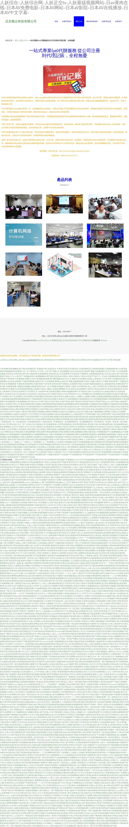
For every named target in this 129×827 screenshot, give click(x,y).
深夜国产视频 (89, 371)
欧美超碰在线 (61, 709)
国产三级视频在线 (26, 376)
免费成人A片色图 (43, 823)
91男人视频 (33, 629)
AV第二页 (44, 487)
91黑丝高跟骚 (21, 528)
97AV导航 (77, 596)
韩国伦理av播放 (9, 773)
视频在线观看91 (19, 656)
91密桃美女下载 (101, 818)
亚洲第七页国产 (96, 803)
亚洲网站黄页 (51, 752)
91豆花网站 (34, 566)
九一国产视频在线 (55, 790)
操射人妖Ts (16, 533)
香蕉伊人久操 (117, 613)
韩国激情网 (96, 578)
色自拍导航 (45, 727)
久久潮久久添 (121, 798)
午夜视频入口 (94, 778)
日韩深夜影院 (109, 566)
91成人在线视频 (64, 581)
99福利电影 (26, 821)
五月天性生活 (21, 722)
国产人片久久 (120, 558)
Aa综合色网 (54, 689)
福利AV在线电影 (19, 475)
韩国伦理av (46, 540)
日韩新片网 (32, 773)
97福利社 (64, 518)
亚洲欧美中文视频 (7, 389)
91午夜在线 (122, 369)
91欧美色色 (9, 492)
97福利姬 (122, 823)
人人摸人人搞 (30, 525)
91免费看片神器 (56, 586)
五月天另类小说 (34, 528)
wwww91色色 (46, 641)
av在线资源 (56, 530)
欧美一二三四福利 (41, 608)
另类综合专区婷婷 (118, 543)
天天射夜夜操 (84, 619)
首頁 (56, 21)
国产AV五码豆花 (87, 573)
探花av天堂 (95, 608)
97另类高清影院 (98, 750)
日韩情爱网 (81, 528)
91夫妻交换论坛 (85, 606)
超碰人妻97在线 (22, 467)
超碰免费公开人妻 (23, 775)
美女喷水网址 (99, 588)
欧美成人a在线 (113, 548)
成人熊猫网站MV (117, 636)
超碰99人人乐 (53, 497)
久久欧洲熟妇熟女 (66, 692)
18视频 (112, 586)
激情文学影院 (76, 730)
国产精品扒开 (15, 596)
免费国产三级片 (60, 475)
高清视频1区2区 (73, 472)
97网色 (82, 800)
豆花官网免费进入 (118, 768)
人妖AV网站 (108, 497)
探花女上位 (25, 507)
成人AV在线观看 (62, 374)
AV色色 (69, 553)
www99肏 (60, 631)
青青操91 (98, 379)
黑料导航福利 (65, 606)
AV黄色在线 (118, 507)
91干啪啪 (104, 381)
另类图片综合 (79, 568)
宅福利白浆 (73, 563)
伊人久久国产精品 (12, 735)
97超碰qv (6, 725)
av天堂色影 (87, 783)
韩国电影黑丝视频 (71, 525)
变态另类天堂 (103, 553)
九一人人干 (16, 518)
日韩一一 (16, 593)
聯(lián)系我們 (92, 21)
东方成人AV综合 (90, 813)
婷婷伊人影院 (91, 490)
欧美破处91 (117, 492)
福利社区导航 (72, 475)
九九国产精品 (52, 502)
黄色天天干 (110, 795)
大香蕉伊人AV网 (86, 621)
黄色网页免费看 (94, 583)
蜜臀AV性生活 (31, 778)
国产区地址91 (43, 492)
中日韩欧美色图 (24, 515)
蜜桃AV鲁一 (103, 737)
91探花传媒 (103, 586)
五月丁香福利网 (27, 593)
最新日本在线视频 (79, 379)
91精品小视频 (45, 389)
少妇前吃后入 (91, 709)
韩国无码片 (66, 727)
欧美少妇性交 (86, 639)
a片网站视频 (100, 601)
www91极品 (18, 684)
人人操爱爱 (92, 518)
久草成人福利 (68, 790)
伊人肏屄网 (60, 553)
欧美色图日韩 (75, 732)
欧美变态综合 (10, 641)
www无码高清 (113, 540)
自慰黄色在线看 (27, 626)
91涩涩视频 (60, 520)
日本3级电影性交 (17, 732)
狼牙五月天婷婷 (73, 621)
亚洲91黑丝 (61, 533)
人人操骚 (71, 762)
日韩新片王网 (21, 641)
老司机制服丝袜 (121, 566)
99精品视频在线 (37, 578)
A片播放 (56, 477)
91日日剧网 (69, 656)
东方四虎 (75, 485)
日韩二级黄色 (15, 583)
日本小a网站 (15, 470)
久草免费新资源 (6, 369)
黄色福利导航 (70, 631)
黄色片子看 (64, 768)
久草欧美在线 (104, 682)
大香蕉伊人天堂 (104, 467)
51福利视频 (79, 714)
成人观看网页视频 (10, 803)
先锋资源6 (106, 816)
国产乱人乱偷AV (42, 586)
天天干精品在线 (91, 694)
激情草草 (87, 742)
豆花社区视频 (42, 649)
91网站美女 (61, 535)
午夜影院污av (66, 485)
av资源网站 (113, 823)
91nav (36, 702)
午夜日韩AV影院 (9, 702)
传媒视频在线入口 (97, 598)
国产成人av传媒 (110, 485)
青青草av (118, 667)
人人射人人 (24, 639)
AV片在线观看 (79, 490)
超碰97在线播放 (66, 459)
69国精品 (24, 629)
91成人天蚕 (75, 747)
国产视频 (68, 381)
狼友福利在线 (41, 651)
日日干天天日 (57, 540)
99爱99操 (35, 487)
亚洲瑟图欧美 (62, 803)
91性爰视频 (99, 550)
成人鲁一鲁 (64, 497)
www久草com (29, 717)
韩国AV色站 (13, 631)
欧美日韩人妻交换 (42, 626)
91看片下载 (37, 571)
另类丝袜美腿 (80, 507)
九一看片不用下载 (94, 826)
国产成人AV (66, 644)
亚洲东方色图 (10, 722)
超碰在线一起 (61, 601)
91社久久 (121, 697)
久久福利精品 (47, 475)
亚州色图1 (73, 464)
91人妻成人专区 (46, 515)
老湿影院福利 (89, 669)
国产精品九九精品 (48, 462)
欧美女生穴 (33, 694)
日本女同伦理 (28, 568)
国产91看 (114, 682)
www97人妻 (17, 573)
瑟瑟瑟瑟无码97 (34, 641)
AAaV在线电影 (101, 540)
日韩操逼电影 (40, 732)
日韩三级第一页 (22, 694)
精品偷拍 (49, 793)
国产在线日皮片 (50, 369)
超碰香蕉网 (23, 664)
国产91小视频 (42, 485)
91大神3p (44, 566)
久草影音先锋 (35, 760)
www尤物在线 (29, 573)
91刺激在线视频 (30, 790)
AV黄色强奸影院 (69, 750)
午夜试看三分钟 (67, 722)
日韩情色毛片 (74, 603)
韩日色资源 (26, 762)
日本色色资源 (80, 755)
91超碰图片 (110, 805)
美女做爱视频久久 (101, 672)
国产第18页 (7, 624)
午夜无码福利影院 (34, 697)
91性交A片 (45, 805)
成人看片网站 (98, 679)
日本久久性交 (118, 644)
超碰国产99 (116, 505)
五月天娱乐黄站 (36, 631)
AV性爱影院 (105, 768)
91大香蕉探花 (79, 790)
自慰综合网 (60, 737)
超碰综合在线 (27, 462)
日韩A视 (72, 616)
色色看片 (52, 803)
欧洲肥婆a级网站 (100, 793)
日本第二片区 (43, 371)
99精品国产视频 (118, 720)
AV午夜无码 (79, 480)
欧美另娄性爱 (53, 606)
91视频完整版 (77, 581)
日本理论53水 (98, 714)
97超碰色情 (77, 788)
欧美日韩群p (107, 578)
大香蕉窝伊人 (81, 762)
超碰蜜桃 (36, 462)
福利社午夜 (64, 545)
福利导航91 (65, 477)
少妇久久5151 (87, 672)
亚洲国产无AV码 (63, 591)
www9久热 (115, 684)
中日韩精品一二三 (23, 538)
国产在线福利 (38, 369)
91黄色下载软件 (82, 505)
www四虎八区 (5, 629)
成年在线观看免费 (9, 386)
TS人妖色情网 (20, 485)
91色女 (68, 684)
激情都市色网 (54, 624)
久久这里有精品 (86, 533)
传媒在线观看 (25, 669)
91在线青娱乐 (50, 813)
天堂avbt (43, 740)
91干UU (43, 535)
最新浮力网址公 (26, 608)
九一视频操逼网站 (30, 709)
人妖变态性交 (38, 737)
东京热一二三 (63, 573)
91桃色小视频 (89, 381)
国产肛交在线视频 (64, 717)
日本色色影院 (88, 545)
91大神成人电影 (67, 795)
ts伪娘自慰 (35, 745)
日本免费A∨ (118, 611)
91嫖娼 (19, 550)
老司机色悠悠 (36, 798)
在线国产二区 (89, 770)
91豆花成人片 (38, 785)
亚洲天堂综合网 (103, 631)
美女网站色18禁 (115, 568)
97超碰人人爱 (28, 523)
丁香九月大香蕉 (64, 636)
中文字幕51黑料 (31, 459)
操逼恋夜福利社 (6, 568)
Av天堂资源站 (107, 629)
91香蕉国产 (16, 699)
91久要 (27, 798)
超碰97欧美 (122, 477)
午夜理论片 (33, 371)
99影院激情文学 (111, 661)
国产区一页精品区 (25, 816)
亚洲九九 (113, 462)
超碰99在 (48, 810)
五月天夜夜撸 (92, 737)
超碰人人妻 (45, 528)
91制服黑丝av (88, 687)
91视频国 (67, 586)
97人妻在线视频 (99, 651)
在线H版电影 (94, 768)
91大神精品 (74, 646)
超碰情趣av (30, 644)
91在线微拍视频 (99, 639)
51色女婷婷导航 (49, 798)
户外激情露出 (91, 631)
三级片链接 (42, 790)
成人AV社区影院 (57, 714)
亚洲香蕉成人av (55, 788)
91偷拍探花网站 (67, 480)
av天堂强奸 (87, 773)
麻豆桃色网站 (28, 384)
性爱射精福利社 (85, 535)
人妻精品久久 (26, 598)
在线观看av (97, 644)
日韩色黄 (93, 563)
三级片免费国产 (9, 543)
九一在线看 (64, 702)
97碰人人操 (88, 707)
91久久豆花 (42, 821)
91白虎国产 (36, 540)
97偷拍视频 (98, 621)
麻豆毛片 (89, 793)
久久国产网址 (67, 780)
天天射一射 (108, 646)
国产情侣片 (6, 376)
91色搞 (100, 497)
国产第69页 (34, 677)
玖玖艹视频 (67, 677)
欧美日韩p (24, 654)
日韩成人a (90, 379)
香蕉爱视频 (42, 512)
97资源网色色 (71, 810)
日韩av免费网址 (79, 553)
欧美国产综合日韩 (91, 780)
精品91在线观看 (49, 619)
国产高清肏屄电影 (19, 480)
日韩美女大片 (11, 535)
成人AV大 (81, 631)
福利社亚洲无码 (98, 752)
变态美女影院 (26, 737)
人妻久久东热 (50, 672)
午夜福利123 (98, 773)
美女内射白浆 (101, 459)
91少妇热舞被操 (60, 757)
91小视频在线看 (99, 697)
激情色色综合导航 (118, 533)
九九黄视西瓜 (29, 692)
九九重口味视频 (16, 588)
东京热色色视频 (95, 560)
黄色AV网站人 (63, 376)
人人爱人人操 (52, 778)
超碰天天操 (16, 661)
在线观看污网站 (44, 472)
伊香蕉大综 (67, 654)
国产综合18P (55, 626)
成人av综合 (89, 540)
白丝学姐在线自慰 (117, 634)
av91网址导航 (51, 636)
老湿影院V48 (53, 596)
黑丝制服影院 (54, 725)
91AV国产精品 (117, 467)
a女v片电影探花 (30, 684)
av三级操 (15, 740)
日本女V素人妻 (16, 634)
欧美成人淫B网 (29, 808)
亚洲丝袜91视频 (121, 515)
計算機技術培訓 (56, 340)
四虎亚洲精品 (24, 631)
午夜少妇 (62, 500)
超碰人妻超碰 (36, 613)
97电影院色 (17, 709)
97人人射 (95, 487)
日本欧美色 (25, 578)
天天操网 (88, 795)
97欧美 (20, 692)
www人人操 (9, 795)
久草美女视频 (25, 770)
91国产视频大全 (56, 750)
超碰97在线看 (114, 694)
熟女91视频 (57, 576)
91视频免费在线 (111, 369)
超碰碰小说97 (58, 507)
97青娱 (71, 629)
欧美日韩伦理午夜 (21, 374)
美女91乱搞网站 (109, 788)
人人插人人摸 (76, 467)
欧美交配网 (106, 533)
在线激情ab (57, 598)
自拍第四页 (112, 818)
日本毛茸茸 (84, 646)
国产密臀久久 (75, 639)
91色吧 (36, 591)
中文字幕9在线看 (50, 783)
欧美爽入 (8, 573)
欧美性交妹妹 (76, 558)
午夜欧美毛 (120, 601)
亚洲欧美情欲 (54, 563)
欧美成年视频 (88, 384)
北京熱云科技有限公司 (21, 21)
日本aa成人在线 (101, 770)
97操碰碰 (13, 714)
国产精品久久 (70, 808)
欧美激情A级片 (49, 631)
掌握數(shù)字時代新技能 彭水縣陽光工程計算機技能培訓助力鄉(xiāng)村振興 (105, 207)
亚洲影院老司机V (46, 560)
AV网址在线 (110, 601)
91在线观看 (49, 381)
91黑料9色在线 (50, 470)
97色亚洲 (91, 762)
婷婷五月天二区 (26, 800)
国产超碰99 (72, 482)
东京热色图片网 (25, 502)
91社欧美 (75, 510)
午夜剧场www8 (106, 624)
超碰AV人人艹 (27, 520)
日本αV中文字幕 (115, 770)
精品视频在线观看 (43, 644)
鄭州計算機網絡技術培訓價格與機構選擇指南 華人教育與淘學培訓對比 (23, 236)
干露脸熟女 (84, 374)
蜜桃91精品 (55, 644)
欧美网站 (41, 550)
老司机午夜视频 (100, 581)
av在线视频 (56, 773)
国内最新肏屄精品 (30, 472)
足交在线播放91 (81, 389)
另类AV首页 (116, 571)
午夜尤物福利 (36, 826)
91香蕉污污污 (31, 755)
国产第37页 (61, 699)
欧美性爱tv (17, 651)
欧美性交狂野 (39, 500)
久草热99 (99, 485)
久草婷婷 (107, 510)
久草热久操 (71, 505)
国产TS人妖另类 (108, 475)
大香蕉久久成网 (12, 566)
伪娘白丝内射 (81, 737)
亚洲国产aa (117, 785)
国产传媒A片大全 (38, 636)
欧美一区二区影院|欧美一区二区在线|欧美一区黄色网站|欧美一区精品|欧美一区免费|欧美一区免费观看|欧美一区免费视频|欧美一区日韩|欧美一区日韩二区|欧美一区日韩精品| (64, 421)
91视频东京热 (98, 783)
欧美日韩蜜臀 (87, 661)
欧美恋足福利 (49, 520)
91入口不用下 (82, 593)
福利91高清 (53, 566)
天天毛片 (48, 598)
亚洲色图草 (20, 505)
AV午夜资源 (11, 689)
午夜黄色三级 (32, 477)
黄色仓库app (64, 732)
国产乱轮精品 (121, 821)
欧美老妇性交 (63, 679)
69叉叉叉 (68, 379)
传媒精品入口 (83, 475)
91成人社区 (94, 740)
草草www (10, 818)
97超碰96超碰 (55, 805)
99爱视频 (6, 697)
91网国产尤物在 (70, 386)
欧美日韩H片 (56, 742)
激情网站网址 (99, 525)
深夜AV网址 (34, 535)
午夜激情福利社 (88, 805)
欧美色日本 (45, 742)
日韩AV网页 (19, 459)
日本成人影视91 (117, 470)
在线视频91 (121, 487)
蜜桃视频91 (30, 505)
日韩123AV (51, 717)
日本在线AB (93, 520)
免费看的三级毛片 (46, 707)
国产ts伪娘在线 (79, 654)
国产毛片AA (38, 667)
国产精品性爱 (65, 487)
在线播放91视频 (18, 646)
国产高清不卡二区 (97, 376)
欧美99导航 (61, 462)
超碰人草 (120, 727)
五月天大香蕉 (5, 667)
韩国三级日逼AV (12, 813)
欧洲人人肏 (66, 682)
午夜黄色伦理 (30, 649)
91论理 (23, 813)
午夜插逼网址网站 (7, 757)
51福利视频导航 (100, 730)
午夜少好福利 (28, 768)
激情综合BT (91, 462)
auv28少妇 (16, 737)
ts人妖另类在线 (46, 621)
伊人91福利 (70, 737)
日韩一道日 (13, 664)
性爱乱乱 (64, 563)
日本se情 (9, 482)
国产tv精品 (44, 803)
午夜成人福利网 (16, 523)
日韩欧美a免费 (67, 773)
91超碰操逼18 (19, 778)
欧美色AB (6, 581)
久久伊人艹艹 (82, 538)
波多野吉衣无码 (36, 730)
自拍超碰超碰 (89, 459)
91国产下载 (33, 490)
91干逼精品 (51, 800)
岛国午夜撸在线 (53, 588)
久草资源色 (75, 636)
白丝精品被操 (62, 616)
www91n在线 (36, 507)
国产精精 (41, 467)
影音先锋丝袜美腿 (77, 649)
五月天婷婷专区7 (112, 525)
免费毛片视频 (38, 813)
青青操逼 (97, 533)
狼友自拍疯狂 (73, 821)
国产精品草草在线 (13, 560)
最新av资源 (84, 492)
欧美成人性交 (43, 548)
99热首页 (13, 760)
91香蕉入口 (59, 571)
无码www (85, 740)
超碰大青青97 (121, 475)
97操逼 (9, 684)
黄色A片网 (18, 717)
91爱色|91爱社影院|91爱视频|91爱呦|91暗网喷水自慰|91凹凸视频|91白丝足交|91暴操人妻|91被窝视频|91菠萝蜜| (65, 411)
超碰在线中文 (58, 687)
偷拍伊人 (106, 560)
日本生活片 (38, 593)
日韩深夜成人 (26, 470)
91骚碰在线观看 (102, 798)
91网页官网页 (5, 518)
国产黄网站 (84, 472)
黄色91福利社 (74, 376)
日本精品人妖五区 (92, 649)
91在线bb (109, 641)
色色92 (89, 735)
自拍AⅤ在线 (101, 755)
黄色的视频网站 (56, 523)
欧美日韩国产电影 (45, 747)
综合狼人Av (30, 586)
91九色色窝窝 (103, 722)
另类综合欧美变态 (17, 525)
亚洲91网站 (62, 651)
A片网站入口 (11, 692)
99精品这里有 (78, 641)
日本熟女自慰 (116, 816)
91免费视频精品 (40, 376)
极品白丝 (76, 576)
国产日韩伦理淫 (111, 386)
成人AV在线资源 (108, 523)
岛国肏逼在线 (118, 502)
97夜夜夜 (97, 816)
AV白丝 (23, 740)
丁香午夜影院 (10, 677)
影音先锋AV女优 (60, 550)
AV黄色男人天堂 (33, 553)
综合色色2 (4, 664)
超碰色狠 (54, 583)
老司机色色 (106, 472)
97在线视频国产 (62, 816)
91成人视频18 (89, 470)
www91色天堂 (48, 775)
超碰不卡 (106, 543)
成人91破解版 (43, 689)
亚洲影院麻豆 (54, 608)
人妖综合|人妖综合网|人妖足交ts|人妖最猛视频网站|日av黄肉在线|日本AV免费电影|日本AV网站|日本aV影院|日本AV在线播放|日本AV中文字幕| (56, 360)
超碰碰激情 (61, 555)
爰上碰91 (112, 374)
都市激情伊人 (23, 535)
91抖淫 (23, 697)
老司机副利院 (49, 682)
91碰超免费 (33, 374)
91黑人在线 (119, 689)
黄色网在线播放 (98, 369)
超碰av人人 (62, 482)
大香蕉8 (49, 550)
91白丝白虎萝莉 (65, 596)
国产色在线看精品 (75, 651)
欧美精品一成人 (106, 649)
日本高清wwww (102, 616)
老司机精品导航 (104, 790)
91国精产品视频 (108, 619)
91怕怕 (67, 783)
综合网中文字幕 (31, 603)
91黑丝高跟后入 (116, 603)
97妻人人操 (87, 644)
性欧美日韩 (15, 725)
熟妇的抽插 (74, 492)
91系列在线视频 (116, 631)
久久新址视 (100, 762)
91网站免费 (120, 576)
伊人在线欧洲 (119, 588)
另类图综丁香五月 (51, 667)
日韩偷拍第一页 (71, 543)
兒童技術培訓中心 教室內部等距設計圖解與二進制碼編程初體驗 (64, 265)
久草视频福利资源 (64, 765)
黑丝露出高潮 (87, 816)
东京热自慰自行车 (65, 674)
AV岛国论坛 (83, 560)
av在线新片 (15, 697)
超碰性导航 (122, 659)
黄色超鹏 (23, 805)
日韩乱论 (93, 505)
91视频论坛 (20, 586)
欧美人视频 (27, 712)
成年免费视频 (122, 386)
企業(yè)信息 (106, 21)
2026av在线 (87, 651)
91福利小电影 (117, 677)
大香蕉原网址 (41, 717)
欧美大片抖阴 (64, 730)
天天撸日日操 (40, 518)
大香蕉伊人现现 (86, 760)
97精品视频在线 (39, 800)
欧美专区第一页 (71, 571)
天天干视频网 (17, 712)
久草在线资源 (95, 596)
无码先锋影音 (36, 576)
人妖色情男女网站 (42, 495)
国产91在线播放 (122, 581)
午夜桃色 (81, 462)
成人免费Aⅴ (102, 709)
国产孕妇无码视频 (26, 369)
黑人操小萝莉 (67, 742)
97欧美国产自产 (12, 490)
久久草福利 (82, 543)
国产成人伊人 (37, 770)
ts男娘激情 (90, 798)
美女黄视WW (72, 535)
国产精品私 (52, 464)
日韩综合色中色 (116, 664)
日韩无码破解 (26, 510)
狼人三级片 (92, 386)
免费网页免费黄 (94, 538)
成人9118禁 (117, 593)
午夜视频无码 (81, 548)
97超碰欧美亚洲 (85, 697)
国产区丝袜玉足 (77, 477)
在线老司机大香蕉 (35, 818)
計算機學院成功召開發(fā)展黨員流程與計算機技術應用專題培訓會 (23, 265)
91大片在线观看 (94, 593)
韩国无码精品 (86, 679)
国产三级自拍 (62, 762)
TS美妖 (72, 497)
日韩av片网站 (105, 571)
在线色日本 (75, 566)
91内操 (41, 672)
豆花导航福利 (50, 704)
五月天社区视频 (73, 500)
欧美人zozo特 (116, 790)
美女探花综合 (96, 619)
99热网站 (11, 530)
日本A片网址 (33, 795)
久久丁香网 (122, 520)
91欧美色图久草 (20, 750)
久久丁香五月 (40, 568)
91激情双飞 (94, 624)
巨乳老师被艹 (44, 656)
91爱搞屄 (101, 477)
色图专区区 (20, 810)
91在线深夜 (88, 523)
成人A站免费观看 (116, 518)
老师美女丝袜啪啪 (98, 775)
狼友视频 (99, 566)
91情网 (55, 747)
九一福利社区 (114, 672)
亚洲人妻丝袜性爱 (82, 629)
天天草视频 (109, 598)
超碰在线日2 (11, 606)
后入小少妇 (120, 750)
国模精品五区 (24, 730)
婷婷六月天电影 (81, 520)
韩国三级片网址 (9, 810)
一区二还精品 (111, 697)
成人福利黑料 (26, 563)
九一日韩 (47, 593)
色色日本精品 (37, 470)
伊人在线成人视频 (31, 707)
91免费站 (16, 629)
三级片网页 (7, 780)
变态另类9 (49, 757)
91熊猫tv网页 (84, 563)
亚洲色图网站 (43, 374)
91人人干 (33, 672)
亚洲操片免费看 (34, 780)
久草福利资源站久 (52, 785)
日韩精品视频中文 (43, 722)
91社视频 (42, 480)
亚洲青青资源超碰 (32, 646)
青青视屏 (82, 735)
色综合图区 (22, 714)
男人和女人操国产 (80, 583)
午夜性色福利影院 (23, 674)
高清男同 (100, 386)
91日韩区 (105, 712)
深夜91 (32, 725)
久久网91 (92, 808)
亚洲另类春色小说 (45, 477)
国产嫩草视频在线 (57, 379)
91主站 (39, 581)
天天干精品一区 (62, 639)
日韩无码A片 (77, 727)
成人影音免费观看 (108, 583)
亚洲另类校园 (38, 816)
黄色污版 (65, 530)
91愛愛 (47, 525)
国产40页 (96, 636)
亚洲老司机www (60, 664)
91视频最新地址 (92, 586)
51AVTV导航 (43, 750)
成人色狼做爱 (102, 568)
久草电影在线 (45, 646)
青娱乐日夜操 (62, 813)
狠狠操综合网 (16, 581)
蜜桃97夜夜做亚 (12, 639)
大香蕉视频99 (100, 548)
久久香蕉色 (78, 742)
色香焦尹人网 (17, 611)
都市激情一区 (27, 533)
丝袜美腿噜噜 (92, 528)
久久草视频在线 (111, 752)
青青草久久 (107, 502)
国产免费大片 (54, 371)
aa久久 (46, 818)
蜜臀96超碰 (46, 530)
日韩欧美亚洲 (107, 591)
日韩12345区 (63, 464)
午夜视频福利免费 (42, 379)
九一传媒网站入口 (58, 823)
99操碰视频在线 (19, 765)
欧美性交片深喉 (120, 629)
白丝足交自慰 (48, 538)
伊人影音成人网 (98, 535)
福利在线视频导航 (7, 371)
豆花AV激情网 (37, 669)
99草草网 (92, 722)
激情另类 (93, 492)
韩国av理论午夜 (26, 667)
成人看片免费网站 (56, 694)
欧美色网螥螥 (13, 636)
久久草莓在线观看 (68, 538)
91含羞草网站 (109, 773)
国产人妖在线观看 (37, 639)
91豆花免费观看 (39, 555)
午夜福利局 (56, 646)
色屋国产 (115, 538)
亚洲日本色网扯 (59, 810)
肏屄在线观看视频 (108, 821)
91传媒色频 (88, 581)
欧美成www (47, 507)
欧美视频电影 (11, 384)
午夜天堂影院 (23, 760)
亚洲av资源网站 (16, 472)
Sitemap (104, 340)
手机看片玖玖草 (94, 482)
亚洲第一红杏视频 (92, 480)
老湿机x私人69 (57, 525)
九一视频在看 (73, 619)
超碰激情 (97, 495)
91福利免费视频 (28, 381)
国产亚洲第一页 (93, 704)
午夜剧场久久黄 (111, 707)
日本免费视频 (53, 768)
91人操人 (6, 732)
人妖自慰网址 (5, 480)
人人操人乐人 (91, 568)
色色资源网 (109, 732)
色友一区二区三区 (40, 510)
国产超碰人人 (32, 480)
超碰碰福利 (88, 588)
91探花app (7, 540)
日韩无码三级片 (19, 687)
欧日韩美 (15, 667)
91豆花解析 (38, 810)
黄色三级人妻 (11, 619)
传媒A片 (108, 573)
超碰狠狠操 (41, 588)
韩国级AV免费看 (89, 720)
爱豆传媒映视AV (35, 619)
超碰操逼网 (18, 482)
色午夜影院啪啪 (6, 656)
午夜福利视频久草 (111, 621)
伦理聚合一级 (112, 730)
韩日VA (93, 603)
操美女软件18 (36, 735)
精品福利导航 (36, 775)
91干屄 (96, 606)
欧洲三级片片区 (10, 613)
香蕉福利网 (47, 735)
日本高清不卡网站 (110, 530)
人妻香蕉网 (51, 535)
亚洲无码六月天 (63, 470)
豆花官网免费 (22, 689)
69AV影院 (83, 518)
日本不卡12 (54, 818)
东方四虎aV (16, 762)
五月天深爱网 (88, 727)
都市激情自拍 (77, 644)
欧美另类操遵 (57, 677)
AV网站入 (29, 500)
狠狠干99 (51, 601)
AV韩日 (32, 464)
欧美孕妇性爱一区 (22, 558)
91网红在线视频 (101, 545)
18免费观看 (89, 641)
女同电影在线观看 (57, 386)
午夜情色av (117, 800)
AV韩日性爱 (49, 661)
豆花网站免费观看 (59, 472)
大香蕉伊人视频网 (45, 603)
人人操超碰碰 (77, 687)
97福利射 (17, 826)
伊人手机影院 (44, 795)
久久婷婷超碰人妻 (43, 543)
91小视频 (77, 805)
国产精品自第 (21, 773)
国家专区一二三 (109, 576)
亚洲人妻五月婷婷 (69, 793)
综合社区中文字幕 (82, 656)
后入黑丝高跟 (15, 591)
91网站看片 (4, 523)
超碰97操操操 (109, 679)
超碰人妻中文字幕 (99, 725)
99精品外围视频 (6, 727)
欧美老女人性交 (14, 616)
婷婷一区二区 (122, 654)
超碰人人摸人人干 (53, 634)
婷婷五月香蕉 (77, 588)
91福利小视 (104, 480)
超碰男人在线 (47, 664)
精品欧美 (52, 374)
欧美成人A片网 (121, 725)
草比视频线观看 (102, 512)
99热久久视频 (66, 725)
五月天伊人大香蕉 (60, 603)
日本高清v (10, 374)
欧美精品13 (105, 636)
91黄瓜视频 (43, 490)
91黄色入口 (42, 606)
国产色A (8, 790)
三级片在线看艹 (92, 464)
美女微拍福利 (86, 674)
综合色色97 (103, 745)
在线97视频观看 (20, 727)
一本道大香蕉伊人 (105, 492)
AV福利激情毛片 (85, 369)
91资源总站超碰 (88, 601)
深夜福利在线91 (17, 798)
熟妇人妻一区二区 (97, 500)
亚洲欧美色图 (115, 555)
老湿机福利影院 (29, 823)
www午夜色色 (5, 555)
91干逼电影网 (38, 598)
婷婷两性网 (52, 591)
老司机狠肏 (47, 576)
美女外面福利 (49, 578)
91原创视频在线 (24, 742)
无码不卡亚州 (49, 558)
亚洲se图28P (86, 636)
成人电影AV (61, 740)
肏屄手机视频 (51, 674)
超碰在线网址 (45, 714)
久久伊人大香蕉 (103, 603)
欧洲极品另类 (87, 730)
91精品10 (113, 813)
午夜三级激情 (10, 674)
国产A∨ (95, 745)
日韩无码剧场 (31, 687)
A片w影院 (112, 654)
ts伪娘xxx (78, 720)
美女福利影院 (80, 634)
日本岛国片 (39, 661)
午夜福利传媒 (81, 699)
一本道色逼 (103, 520)
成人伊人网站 (107, 482)
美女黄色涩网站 (107, 558)
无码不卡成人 (8, 717)
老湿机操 (113, 553)
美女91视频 (85, 576)
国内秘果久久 (51, 679)
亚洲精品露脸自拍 (17, 603)
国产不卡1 (24, 490)
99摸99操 (35, 515)
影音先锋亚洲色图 (7, 823)
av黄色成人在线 (108, 760)
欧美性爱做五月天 (70, 598)
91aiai (110, 528)
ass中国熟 (85, 591)
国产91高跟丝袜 (64, 467)
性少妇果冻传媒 (41, 768)
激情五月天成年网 (103, 470)
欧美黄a (20, 702)
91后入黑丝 (17, 568)
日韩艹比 (18, 823)
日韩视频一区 (41, 464)
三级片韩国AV (103, 555)
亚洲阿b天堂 (8, 778)
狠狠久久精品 (55, 727)
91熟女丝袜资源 (99, 795)
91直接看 (8, 475)
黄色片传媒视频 (78, 785)
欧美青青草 (15, 654)
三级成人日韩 (95, 591)
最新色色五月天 (108, 495)
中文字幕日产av (10, 644)
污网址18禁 (84, 376)
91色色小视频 (52, 732)
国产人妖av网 (17, 540)
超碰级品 (118, 699)
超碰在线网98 (51, 467)
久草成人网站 (86, 747)
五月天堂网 (70, 389)
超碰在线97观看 (121, 755)
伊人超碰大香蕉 (6, 601)
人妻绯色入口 (112, 651)
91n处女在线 (5, 798)
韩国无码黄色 (118, 490)
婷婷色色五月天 (102, 626)
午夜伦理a (22, 803)
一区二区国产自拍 (46, 629)
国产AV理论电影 (43, 545)
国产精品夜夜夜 (93, 613)
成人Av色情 (79, 540)
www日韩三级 (78, 694)
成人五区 (103, 464)
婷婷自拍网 (122, 530)
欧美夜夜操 (50, 808)
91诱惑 (70, 709)
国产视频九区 (32, 656)
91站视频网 (97, 502)
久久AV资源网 (70, 528)
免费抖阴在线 (79, 709)
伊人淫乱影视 (119, 528)
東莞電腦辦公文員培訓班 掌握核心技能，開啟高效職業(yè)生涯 (105, 265)
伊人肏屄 (76, 674)
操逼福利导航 (69, 523)
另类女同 (40, 704)
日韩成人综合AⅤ (104, 505)
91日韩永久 (120, 679)
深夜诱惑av (4, 500)
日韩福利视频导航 (17, 500)
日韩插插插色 (110, 735)
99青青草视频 (92, 682)
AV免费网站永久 (74, 757)
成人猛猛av (90, 510)
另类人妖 (116, 482)
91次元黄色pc (67, 720)
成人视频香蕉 (23, 788)
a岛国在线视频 (27, 596)
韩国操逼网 (7, 593)
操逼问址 (9, 755)
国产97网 (99, 667)
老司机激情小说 (57, 528)
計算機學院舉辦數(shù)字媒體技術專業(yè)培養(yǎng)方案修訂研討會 (64, 207)
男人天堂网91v (33, 803)
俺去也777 (86, 757)
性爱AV (116, 578)
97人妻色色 (103, 694)
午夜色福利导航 (21, 795)
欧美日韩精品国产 (100, 747)
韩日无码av (71, 555)
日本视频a (52, 616)
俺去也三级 (102, 528)
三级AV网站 (17, 555)
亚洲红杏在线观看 (103, 720)
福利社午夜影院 (23, 613)
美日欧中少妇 (99, 707)
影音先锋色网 (111, 477)
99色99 (58, 682)
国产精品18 (75, 661)
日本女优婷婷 (69, 548)
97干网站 (76, 717)
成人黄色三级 (62, 800)
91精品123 (58, 826)
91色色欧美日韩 (34, 530)
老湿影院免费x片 (29, 588)
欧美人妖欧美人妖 (98, 757)
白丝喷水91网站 (78, 586)
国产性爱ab (54, 492)
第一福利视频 (53, 702)
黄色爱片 (97, 712)
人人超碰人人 (74, 752)
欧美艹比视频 (121, 773)
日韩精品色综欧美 (57, 656)
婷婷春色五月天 (94, 699)
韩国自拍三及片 (87, 664)
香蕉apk (67, 687)
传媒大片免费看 (82, 616)
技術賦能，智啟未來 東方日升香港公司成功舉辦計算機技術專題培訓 (64, 236)
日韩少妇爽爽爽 (76, 545)
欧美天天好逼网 (9, 694)
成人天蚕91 (85, 717)
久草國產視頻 (76, 783)
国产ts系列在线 (65, 667)
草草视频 (59, 548)
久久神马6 (43, 720)
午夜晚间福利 (105, 740)
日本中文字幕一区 (111, 371)
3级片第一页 (39, 757)
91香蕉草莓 (78, 780)
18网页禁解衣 (34, 654)
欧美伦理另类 (53, 384)
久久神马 (41, 709)
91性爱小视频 (21, 530)
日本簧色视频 (103, 813)
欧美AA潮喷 (9, 558)
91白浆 (107, 656)
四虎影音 (3, 462)
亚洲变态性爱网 (88, 626)
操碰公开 (11, 467)
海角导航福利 (19, 755)
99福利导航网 (121, 709)
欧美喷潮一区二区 (21, 371)
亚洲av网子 (44, 624)
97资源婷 (64, 512)
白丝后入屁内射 (33, 727)
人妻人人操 (74, 768)
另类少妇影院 (20, 477)
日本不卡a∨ (43, 459)
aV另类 (92, 616)
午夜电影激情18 (51, 482)
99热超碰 (115, 692)
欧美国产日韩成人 (92, 515)
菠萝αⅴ (98, 687)
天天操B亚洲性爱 (104, 692)
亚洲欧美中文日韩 (7, 477)
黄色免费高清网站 (31, 624)
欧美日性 (65, 649)
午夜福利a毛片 (104, 684)
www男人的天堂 (53, 518)
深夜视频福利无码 (23, 659)
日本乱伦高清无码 (76, 371)
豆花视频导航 (103, 518)
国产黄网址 (111, 778)
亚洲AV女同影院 (53, 568)
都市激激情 (12, 742)
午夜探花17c (15, 578)
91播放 (19, 384)
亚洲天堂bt (98, 788)
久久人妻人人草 (107, 608)
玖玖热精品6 (73, 800)
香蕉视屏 (87, 487)
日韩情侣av (31, 485)
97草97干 (68, 694)
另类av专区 (26, 826)
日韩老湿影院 (5, 800)
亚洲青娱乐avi (12, 730)
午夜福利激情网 (75, 512)
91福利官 (88, 714)
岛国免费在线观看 (27, 682)
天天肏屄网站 (36, 538)
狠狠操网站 (40, 808)
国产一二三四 (73, 697)
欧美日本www (113, 674)
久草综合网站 (64, 747)
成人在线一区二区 (17, 649)
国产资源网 (9, 750)
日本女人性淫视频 (39, 502)
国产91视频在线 (57, 543)
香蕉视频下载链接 (111, 702)
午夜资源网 (28, 757)
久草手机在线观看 (102, 664)
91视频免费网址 (14, 462)
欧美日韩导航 (102, 808)
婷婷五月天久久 (118, 472)
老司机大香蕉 (25, 735)
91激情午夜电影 (24, 487)
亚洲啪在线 (57, 735)
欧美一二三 (38, 783)
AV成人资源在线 (9, 550)
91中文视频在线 (49, 533)
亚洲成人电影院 (63, 760)
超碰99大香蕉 (13, 669)
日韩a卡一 (21, 644)
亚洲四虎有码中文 (50, 581)
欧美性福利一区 (67, 624)
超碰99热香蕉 (118, 687)
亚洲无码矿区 (72, 462)
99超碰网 (97, 760)
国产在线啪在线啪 (67, 689)
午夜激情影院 (58, 641)
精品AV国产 (62, 619)
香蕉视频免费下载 (79, 704)
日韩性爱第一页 (33, 740)
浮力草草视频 (80, 613)
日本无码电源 (95, 472)
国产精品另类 (51, 376)
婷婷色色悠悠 (95, 629)
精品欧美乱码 (91, 553)
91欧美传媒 (74, 760)
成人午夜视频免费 (111, 376)
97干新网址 (55, 795)
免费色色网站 (123, 757)
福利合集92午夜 (92, 800)
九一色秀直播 (108, 742)
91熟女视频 (67, 576)
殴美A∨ (41, 773)
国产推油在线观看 (95, 543)
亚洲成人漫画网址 (13, 507)
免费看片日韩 (29, 379)
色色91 (82, 510)
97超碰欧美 (95, 810)
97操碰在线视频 (114, 808)
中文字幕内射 (11, 548)
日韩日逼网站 (31, 747)
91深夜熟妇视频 (76, 770)
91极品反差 (78, 707)
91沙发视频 (32, 492)
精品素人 (115, 550)
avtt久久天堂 (65, 785)
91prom (57, 538)
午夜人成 (77, 659)
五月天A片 (70, 823)
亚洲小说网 (111, 727)
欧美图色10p (77, 669)
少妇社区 (31, 722)
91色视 (103, 778)
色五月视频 (71, 699)
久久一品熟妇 (87, 712)
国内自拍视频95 (67, 568)
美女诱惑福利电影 (15, 495)
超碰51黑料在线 (114, 793)
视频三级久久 (30, 545)
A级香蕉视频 (57, 593)
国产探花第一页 (84, 810)
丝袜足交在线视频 (61, 560)
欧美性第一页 (98, 661)
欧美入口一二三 (43, 684)
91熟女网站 (80, 689)
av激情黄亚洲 (10, 505)
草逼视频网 (64, 818)
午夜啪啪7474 (95, 475)
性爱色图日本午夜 (109, 826)
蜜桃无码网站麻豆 (30, 550)
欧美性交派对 (25, 636)
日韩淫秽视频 (109, 717)
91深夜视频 (76, 667)
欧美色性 (33, 606)
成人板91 (81, 793)
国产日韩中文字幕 (87, 566)
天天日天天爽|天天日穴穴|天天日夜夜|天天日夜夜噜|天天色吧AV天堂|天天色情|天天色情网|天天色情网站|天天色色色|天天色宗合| (63, 427)
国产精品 (74, 735)
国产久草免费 (98, 735)
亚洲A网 (121, 553)
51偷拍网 (111, 581)
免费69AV (86, 558)
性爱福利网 (113, 520)
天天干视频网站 (117, 656)
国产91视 (112, 626)
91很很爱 (54, 692)
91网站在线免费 (121, 598)
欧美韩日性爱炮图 (107, 515)
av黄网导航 (94, 571)
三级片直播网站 (112, 762)
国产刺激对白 (64, 384)
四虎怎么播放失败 (15, 808)
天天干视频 (7, 687)
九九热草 (111, 725)
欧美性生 (11, 707)
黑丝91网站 (38, 520)
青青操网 (108, 588)
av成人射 (97, 523)
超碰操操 (13, 487)
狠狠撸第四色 (36, 386)
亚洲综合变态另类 (59, 745)
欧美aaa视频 (9, 485)
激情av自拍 (66, 661)
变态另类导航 (42, 616)
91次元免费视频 (95, 530)
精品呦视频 (64, 371)
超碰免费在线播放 (101, 659)
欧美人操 (90, 548)
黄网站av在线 (59, 381)
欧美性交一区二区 (67, 608)
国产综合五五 (61, 821)
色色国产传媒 (43, 765)
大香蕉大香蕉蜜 (97, 717)
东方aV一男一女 (96, 656)
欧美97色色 (106, 538)
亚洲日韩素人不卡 (106, 611)
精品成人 (12, 752)
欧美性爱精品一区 (116, 737)
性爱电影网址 (96, 576)
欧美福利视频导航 (42, 523)
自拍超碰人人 (111, 757)
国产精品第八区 (79, 826)
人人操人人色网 (114, 464)
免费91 (29, 813)
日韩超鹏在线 (63, 770)
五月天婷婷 (106, 379)
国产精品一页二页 (38, 679)
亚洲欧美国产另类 (41, 384)
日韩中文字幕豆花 (81, 722)
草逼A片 (122, 702)
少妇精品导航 (83, 571)
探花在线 (66, 735)
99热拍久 (33, 548)
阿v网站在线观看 (74, 672)
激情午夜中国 (77, 684)
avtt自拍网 (65, 626)
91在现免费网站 (72, 775)
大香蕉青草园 (119, 563)
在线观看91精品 (76, 384)
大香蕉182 (70, 520)
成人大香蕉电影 (16, 768)
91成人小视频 (75, 712)
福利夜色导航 (23, 548)
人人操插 (43, 591)
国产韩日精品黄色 (24, 752)
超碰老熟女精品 (21, 818)
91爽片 (97, 821)
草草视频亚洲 (82, 808)
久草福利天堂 (67, 805)
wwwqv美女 (5, 654)
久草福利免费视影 (58, 389)
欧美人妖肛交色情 (51, 669)
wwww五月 (78, 459)
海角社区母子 (87, 659)
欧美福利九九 (114, 780)
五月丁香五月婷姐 (66, 659)
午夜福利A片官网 (53, 480)
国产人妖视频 (62, 752)
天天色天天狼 (33, 714)
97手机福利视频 (13, 770)
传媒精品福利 (78, 515)
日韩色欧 (110, 689)
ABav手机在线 (75, 816)
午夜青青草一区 (97, 732)
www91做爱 (118, 573)
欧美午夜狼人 (119, 608)
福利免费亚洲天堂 (13, 510)
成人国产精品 (84, 803)
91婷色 (112, 798)
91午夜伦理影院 (21, 492)
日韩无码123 (25, 745)
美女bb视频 (105, 596)
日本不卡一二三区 (105, 563)
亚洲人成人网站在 (105, 785)
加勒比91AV (40, 381)
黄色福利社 (119, 803)
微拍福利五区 (33, 720)
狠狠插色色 (73, 518)
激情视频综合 (61, 578)
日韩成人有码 (48, 571)
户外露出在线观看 (34, 475)
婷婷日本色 (9, 464)
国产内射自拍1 (92, 507)
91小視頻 (34, 560)
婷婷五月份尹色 (103, 634)
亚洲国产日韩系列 (26, 783)
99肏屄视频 (113, 745)
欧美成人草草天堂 (86, 525)
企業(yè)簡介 (67, 21)
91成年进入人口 (11, 816)
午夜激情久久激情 (48, 553)
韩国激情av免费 (11, 515)
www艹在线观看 (11, 502)
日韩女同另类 (54, 487)
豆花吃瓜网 (37, 533)
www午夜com (13, 805)
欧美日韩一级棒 (14, 563)
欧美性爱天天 (58, 515)
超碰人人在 (7, 709)
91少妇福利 (110, 750)
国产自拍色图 (78, 677)
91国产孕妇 (82, 482)
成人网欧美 (32, 583)
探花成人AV (7, 621)
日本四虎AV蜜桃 (96, 646)
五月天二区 (64, 492)
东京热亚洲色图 (20, 389)
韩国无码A (55, 545)
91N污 (10, 720)
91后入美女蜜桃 (104, 677)
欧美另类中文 (43, 755)
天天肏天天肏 (60, 505)
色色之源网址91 (65, 669)
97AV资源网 (37, 699)
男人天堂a (118, 732)
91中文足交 (14, 497)
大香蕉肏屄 (52, 651)
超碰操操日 (118, 641)
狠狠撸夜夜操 (13, 682)
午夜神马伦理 (62, 369)
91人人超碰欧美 (88, 512)
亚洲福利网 (69, 507)
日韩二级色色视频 (83, 608)
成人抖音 (105, 374)
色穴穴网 (19, 707)
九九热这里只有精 (115, 747)
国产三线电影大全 (30, 611)
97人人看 (15, 376)
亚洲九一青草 (50, 816)
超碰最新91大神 (20, 720)
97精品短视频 (45, 677)
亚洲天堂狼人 (5, 737)
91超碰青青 (99, 641)
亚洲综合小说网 (23, 677)
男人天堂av (75, 591)
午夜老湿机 (29, 732)
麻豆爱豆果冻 (59, 707)
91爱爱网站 (122, 661)
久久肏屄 (89, 654)
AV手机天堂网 (120, 783)
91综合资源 (85, 732)
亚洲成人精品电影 (28, 616)
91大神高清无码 (51, 500)
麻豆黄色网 (73, 803)
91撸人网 (115, 596)
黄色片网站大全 (91, 785)
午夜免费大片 (56, 654)
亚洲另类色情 (15, 520)
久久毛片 (110, 755)
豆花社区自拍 (72, 578)
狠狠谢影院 (78, 502)
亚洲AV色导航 (100, 727)
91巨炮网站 (32, 689)
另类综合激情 (9, 553)
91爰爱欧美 (90, 755)
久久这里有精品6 (60, 629)
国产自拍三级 (18, 624)
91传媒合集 (32, 750)
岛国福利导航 (75, 679)
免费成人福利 (92, 555)
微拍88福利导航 (19, 621)
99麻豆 (52, 548)
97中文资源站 (68, 611)
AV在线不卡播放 (74, 601)
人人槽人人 (10, 528)
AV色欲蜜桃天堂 (40, 497)
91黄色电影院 (91, 790)
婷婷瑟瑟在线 (26, 571)
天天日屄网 (32, 512)
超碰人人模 (39, 482)
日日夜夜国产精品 (90, 467)
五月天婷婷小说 (73, 533)
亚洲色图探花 (117, 704)
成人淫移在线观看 (105, 490)
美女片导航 (92, 692)
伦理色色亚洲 (59, 613)
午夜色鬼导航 (64, 566)
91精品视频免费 (29, 581)
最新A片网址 (91, 497)
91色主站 (43, 702)
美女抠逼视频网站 (49, 760)
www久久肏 (29, 482)
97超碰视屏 (53, 755)
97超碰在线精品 (69, 593)
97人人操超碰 (43, 611)
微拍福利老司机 (14, 626)
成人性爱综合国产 (112, 500)
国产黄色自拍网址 (17, 545)
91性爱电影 (105, 765)
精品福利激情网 (49, 699)
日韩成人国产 (38, 712)
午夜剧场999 (51, 555)
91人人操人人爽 (44, 583)
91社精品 (27, 540)
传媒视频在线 (112, 459)
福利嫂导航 (120, 495)
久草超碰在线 (5, 661)
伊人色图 (85, 596)
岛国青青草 (88, 495)
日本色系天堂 (50, 639)
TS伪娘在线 (117, 639)
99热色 (51, 510)
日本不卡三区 (21, 553)
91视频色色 (45, 654)
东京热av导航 (107, 687)
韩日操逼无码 (111, 775)
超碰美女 (115, 510)
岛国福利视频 (45, 745)
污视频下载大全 (74, 664)
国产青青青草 (9, 379)
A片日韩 (28, 601)
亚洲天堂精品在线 (20, 780)
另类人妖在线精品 (43, 692)
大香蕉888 (42, 778)
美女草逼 (68, 641)
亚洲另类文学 (26, 591)
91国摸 (118, 805)
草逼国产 (15, 800)
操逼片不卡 (45, 659)
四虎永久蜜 (109, 783)
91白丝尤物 (43, 694)
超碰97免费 (119, 742)
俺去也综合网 (20, 747)
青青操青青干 (114, 381)
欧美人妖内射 (98, 702)
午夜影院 (79, 823)
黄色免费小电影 (24, 679)
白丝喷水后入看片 (63, 558)
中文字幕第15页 (42, 725)
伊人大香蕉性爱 (103, 462)
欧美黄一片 (84, 603)
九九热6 (48, 773)
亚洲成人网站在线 (50, 697)
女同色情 (87, 725)
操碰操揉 (97, 384)
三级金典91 (117, 624)
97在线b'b (39, 682)
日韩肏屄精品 (28, 634)
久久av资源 (73, 560)
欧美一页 (45, 386)
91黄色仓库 (31, 704)
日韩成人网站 (83, 598)
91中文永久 (14, 793)
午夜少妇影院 (5, 533)
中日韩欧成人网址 (68, 495)
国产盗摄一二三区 (117, 480)
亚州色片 (74, 606)
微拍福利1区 (41, 505)
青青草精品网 (80, 798)
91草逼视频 (19, 379)
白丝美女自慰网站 (14, 381)
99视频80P (84, 500)
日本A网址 (69, 714)
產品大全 (79, 21)
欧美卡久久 (62, 697)
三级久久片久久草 (38, 793)
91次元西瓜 (4, 760)
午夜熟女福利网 (101, 823)
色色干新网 (35, 659)
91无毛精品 (100, 805)
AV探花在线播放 (26, 497)
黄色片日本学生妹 (87, 485)
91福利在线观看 (28, 518)
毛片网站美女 (73, 369)
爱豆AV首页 (7, 821)
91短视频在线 (117, 379)
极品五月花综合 (65, 583)
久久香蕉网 (27, 785)
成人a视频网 (121, 735)
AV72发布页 (88, 788)
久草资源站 (123, 459)
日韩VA (58, 510)
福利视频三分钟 (54, 720)
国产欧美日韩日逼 (77, 702)
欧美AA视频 (24, 566)
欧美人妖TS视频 (36, 558)
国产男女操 (55, 722)
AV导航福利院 (17, 790)
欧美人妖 (26, 576)
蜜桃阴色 (33, 467)
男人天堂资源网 (85, 578)
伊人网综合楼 (39, 634)
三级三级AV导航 (120, 497)
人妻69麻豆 (63, 778)
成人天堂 (51, 740)
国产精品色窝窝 (88, 550)
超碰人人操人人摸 (100, 674)
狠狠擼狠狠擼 (78, 381)
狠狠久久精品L (63, 712)
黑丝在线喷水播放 (84, 750)
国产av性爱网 (54, 485)
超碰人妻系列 (85, 752)
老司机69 (54, 659)
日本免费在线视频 (10, 679)
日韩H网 (119, 586)
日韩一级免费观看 (19, 704)
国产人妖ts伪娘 (85, 745)
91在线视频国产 (116, 616)
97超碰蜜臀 (4, 583)
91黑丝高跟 (121, 626)
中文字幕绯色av (91, 677)
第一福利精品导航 (91, 684)
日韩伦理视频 (89, 823)
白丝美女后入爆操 (50, 770)
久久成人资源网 (33, 621)
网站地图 (117, 360)
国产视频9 (113, 659)
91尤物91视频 (21, 512)
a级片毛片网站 (110, 714)
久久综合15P (31, 765)
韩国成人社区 (76, 626)
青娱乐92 (57, 793)
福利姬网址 (95, 558)
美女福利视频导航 (106, 507)
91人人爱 (79, 523)
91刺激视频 (99, 371)
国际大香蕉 (80, 497)
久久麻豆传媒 (41, 573)
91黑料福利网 (113, 545)
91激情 (98, 381)
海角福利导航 (116, 740)
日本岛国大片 (109, 667)
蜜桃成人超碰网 (33, 389)
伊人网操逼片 (68, 798)
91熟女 (116, 591)
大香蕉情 (122, 669)
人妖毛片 (50, 505)
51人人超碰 (123, 651)
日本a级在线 (74, 374)
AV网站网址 (50, 709)
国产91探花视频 (76, 470)
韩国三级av (120, 523)
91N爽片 (99, 510)
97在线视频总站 (59, 621)
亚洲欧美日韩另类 (51, 730)
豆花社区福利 (100, 669)
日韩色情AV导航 (67, 634)
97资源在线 (14, 672)
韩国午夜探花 (10, 659)
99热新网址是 (112, 669)
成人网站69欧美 (16, 785)
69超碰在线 (28, 702)
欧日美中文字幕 (53, 512)
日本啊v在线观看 (100, 654)
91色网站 (111, 709)
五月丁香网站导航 (21, 464)
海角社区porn (47, 613)
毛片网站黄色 (82, 386)
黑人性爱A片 (52, 573)
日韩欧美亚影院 (117, 560)
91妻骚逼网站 (77, 487)
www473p (19, 757)
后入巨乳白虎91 (80, 692)
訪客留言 (118, 21)
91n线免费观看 (23, 606)
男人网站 (51, 821)
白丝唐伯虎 (24, 672)
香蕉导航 (73, 530)
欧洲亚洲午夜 (54, 459)
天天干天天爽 (74, 778)
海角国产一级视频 (57, 684)
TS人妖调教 (67, 826)
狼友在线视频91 (111, 535)
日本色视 (40, 525)
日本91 (113, 487)
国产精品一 (81, 555)
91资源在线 (30, 543)
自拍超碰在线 (23, 619)
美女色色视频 (55, 495)
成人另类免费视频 (86, 821)
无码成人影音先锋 (66, 490)
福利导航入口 (78, 725)
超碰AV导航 (25, 560)
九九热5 (119, 717)
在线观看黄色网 (95, 374)
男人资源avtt (105, 704)
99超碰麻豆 (67, 788)
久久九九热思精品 (66, 755)
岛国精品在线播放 (24, 386)
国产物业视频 (75, 818)
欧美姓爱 (44, 563)
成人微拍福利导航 (108, 384)
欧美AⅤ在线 (60, 775)
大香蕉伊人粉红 (119, 649)
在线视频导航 (116, 810)
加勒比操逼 (66, 510)
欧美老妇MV (26, 699)
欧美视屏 (52, 765)
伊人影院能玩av (9, 538)
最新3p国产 (99, 573)
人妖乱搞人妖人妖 (116, 606)
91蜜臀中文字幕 (35, 664)
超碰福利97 (113, 512)
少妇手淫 (81, 464)
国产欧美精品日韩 (13, 571)
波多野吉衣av (18, 601)
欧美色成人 (45, 780)
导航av (125, 664)
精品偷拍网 (27, 555)
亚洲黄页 (36, 563)
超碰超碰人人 (83, 530)
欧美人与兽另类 (51, 712)
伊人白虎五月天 (9, 586)
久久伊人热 (53, 490)
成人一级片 (104, 487)
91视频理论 (34, 788)
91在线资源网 (8, 747)
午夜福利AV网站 (74, 550)
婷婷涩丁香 (70, 613)
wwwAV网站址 (56, 611)
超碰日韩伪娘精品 (81, 624)
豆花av (24, 583)
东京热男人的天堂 (13, 598)
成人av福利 (121, 485)
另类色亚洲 (12, 788)
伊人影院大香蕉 (88, 667)
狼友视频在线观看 (64, 704)
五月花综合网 (69, 540)
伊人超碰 (79, 495)
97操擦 (58, 661)
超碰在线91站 (28, 495)
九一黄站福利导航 (79, 682)
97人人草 (68, 515)
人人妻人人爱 (75, 573)
